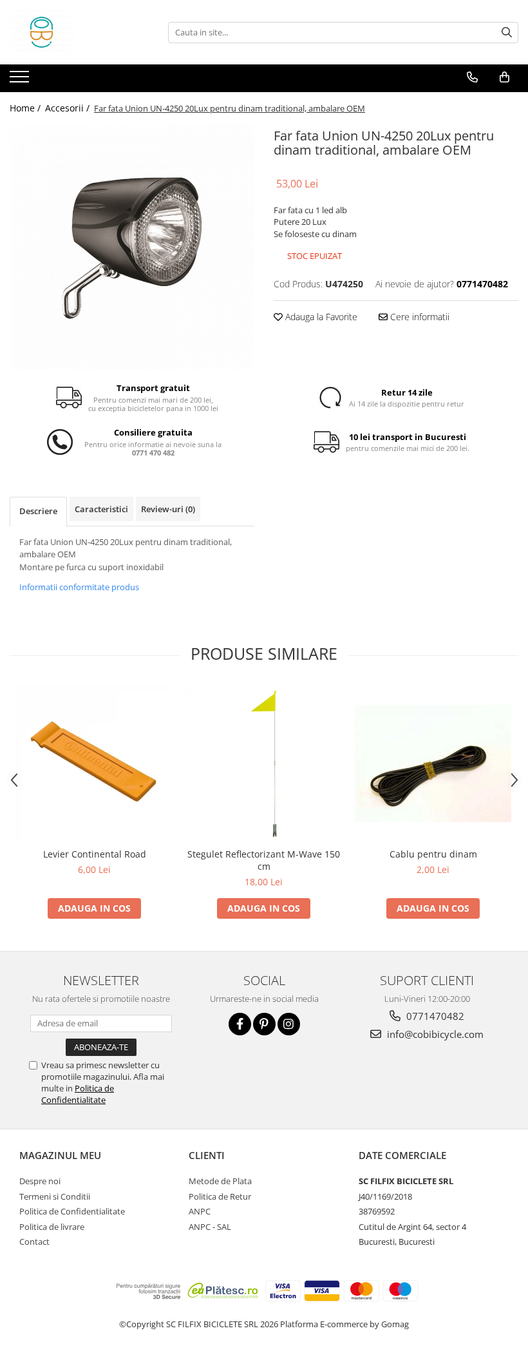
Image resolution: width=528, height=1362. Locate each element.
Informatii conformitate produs (79, 587)
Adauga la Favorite (320, 317)
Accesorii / (68, 108)
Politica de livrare (51, 1227)
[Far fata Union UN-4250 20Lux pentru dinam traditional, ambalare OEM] (132, 246)
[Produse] (21, 80)
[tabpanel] (132, 246)
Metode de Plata (220, 1181)
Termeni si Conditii (54, 1196)
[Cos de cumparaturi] (504, 77)
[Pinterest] (264, 1024)
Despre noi (40, 1181)
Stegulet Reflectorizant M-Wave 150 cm (263, 860)
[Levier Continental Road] (94, 763)
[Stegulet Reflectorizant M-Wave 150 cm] (263, 763)
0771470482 (434, 1016)
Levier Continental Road (94, 854)
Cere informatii (418, 317)
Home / (26, 108)
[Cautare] (506, 32)
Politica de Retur (220, 1196)
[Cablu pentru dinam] (433, 763)
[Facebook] (240, 1024)
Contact (34, 1241)
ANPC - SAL (210, 1227)
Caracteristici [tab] (101, 509)
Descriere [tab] (38, 511)
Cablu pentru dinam (433, 854)
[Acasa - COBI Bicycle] (74, 32)
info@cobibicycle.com (434, 1034)
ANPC (200, 1211)
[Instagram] (289, 1024)
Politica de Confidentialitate (77, 1094)
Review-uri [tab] (168, 509)
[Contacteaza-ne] (472, 77)
